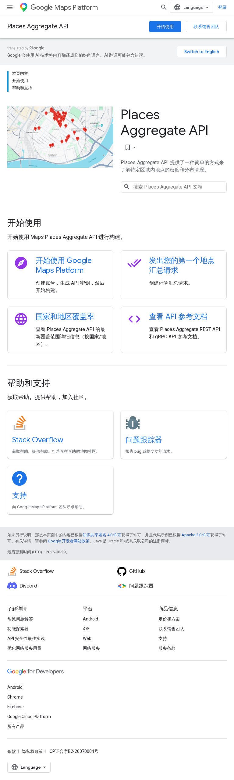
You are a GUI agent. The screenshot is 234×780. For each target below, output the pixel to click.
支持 (19, 495)
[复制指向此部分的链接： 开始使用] (50, 223)
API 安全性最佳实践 (26, 638)
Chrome (15, 697)
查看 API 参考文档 (178, 316)
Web (87, 638)
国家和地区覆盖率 (65, 316)
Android (90, 618)
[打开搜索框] (164, 7)
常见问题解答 (20, 618)
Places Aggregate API (37, 26)
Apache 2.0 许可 (196, 535)
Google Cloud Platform (29, 716)
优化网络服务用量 (24, 648)
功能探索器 (18, 628)
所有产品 (15, 726)
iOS (86, 628)
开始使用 (165, 26)
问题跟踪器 (144, 439)
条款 (11, 751)
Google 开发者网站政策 (69, 541)
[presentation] (117, 222)
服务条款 (167, 648)
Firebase (15, 706)
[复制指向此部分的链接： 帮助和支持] (58, 383)
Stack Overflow (37, 439)
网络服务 (91, 648)
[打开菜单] (10, 7)
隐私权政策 (32, 751)
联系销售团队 (206, 26)
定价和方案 (169, 618)
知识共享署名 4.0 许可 (102, 535)
